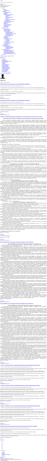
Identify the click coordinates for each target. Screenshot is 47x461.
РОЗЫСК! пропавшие (9, 47)
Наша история (6, 28)
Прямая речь (6, 26)
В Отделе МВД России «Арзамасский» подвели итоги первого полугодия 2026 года (16, 242)
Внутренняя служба (9, 32)
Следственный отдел (9, 34)
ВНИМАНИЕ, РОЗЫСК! (6, 454)
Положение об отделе (7, 30)
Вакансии (5, 23)
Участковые (8, 40)
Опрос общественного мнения (9, 50)
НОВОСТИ (4, 59)
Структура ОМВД (7, 31)
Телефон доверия (6, 20)
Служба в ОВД (6, 42)
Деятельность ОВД (7, 36)
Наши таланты (6, 44)
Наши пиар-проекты (7, 25)
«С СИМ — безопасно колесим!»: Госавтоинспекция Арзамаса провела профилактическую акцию (20, 365)
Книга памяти (6, 37)
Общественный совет (5, 49)
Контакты (3, 54)
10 (2, 448)
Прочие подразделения (9, 35)
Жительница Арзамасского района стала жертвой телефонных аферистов (15, 84)
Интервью (5, 13)
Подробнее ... (2, 97)
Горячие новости (6, 10)
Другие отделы (8, 48)
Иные (7, 18)
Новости (5, 9)
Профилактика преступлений (8, 14)
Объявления (6, 22)
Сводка (3, 453)
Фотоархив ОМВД (5, 65)
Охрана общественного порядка (11, 33)
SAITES (1, 457)
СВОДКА (3, 62)
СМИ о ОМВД (4, 71)
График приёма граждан (9, 21)
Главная (3, 8)
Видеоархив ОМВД (5, 66)
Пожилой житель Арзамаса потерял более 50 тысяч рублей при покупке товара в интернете (18, 426)
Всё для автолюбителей (7, 24)
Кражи (7, 16)
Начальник (7, 39)
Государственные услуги (6, 68)
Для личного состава (7, 43)
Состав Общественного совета (9, 52)
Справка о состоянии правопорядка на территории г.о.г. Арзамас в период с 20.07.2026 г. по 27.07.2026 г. (21, 116)
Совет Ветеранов (6, 41)
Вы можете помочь (5, 45)
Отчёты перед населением (8, 38)
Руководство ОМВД (7, 29)
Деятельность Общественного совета (10, 53)
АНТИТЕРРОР (8, 15)
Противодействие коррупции (10, 19)
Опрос (3, 455)
